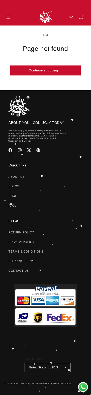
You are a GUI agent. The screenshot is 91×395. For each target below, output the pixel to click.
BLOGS (13, 186)
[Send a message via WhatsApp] (83, 387)
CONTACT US (18, 270)
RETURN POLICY (21, 232)
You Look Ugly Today (26, 383)
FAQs (12, 205)
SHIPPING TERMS (21, 261)
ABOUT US (16, 176)
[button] (8, 16)
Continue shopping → (45, 70)
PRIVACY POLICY (21, 242)
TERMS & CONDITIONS (25, 251)
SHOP (12, 196)
